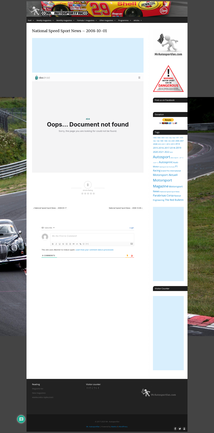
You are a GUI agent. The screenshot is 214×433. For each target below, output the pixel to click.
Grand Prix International (171, 170)
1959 (162, 138)
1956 (154, 138)
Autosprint (166, 162)
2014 (177, 144)
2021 (161, 151)
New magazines (39, 393)
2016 (161, 147)
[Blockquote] (73, 243)
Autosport (161, 156)
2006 (177, 141)
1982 (154, 141)
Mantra (114, 426)
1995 (169, 141)
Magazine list (37, 388)
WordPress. (123, 426)
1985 (161, 141)
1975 (181, 138)
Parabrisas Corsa (163, 195)
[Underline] (59, 243)
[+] (87, 244)
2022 (166, 151)
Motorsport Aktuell (165, 175)
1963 (173, 138)
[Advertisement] (88, 55)
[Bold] (52, 243)
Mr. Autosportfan (93, 426)
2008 (155, 144)
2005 (173, 141)
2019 (178, 147)
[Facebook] (175, 428)
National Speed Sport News (170, 192)
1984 (157, 141)
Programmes (123, 20)
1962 (170, 138)
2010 (159, 144)
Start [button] (30, 20)
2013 (173, 144)
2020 (155, 151)
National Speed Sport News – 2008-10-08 (125, 208)
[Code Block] (77, 243)
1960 (166, 138)
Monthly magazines (64, 20)
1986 (165, 141)
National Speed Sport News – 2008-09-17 (50, 208)
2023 (171, 152)
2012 (168, 144)
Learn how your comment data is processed (94, 249)
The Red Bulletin (174, 200)
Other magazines (106, 20)
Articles (136, 20)
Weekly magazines (44, 20)
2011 (164, 144)
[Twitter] (179, 428)
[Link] (80, 243)
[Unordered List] (70, 243)
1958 (158, 138)
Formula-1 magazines (85, 20)
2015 (155, 147)
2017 (166, 147)
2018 (172, 147)
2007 (182, 141)
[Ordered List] (66, 243)
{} (84, 244)
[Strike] (63, 243)
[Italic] (56, 243)
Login (131, 228)
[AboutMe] (184, 428)
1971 (177, 138)
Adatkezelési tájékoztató (42, 397)
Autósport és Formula (167, 167)
